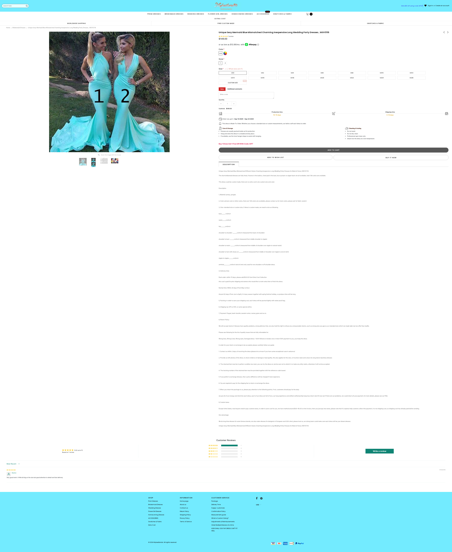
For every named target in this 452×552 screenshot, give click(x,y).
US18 (292, 78)
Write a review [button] (379, 451)
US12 (411, 73)
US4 (292, 73)
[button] (223, 36)
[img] (11, 470)
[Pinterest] (261, 498)
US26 (411, 78)
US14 (233, 78)
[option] (76, 23)
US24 (382, 78)
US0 (232, 73)
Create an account (442, 6)
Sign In (430, 6)
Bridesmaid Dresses (18, 27)
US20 (322, 78)
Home (8, 27)
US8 (351, 73)
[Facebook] (257, 498)
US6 (322, 73)
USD (257, 505)
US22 (352, 78)
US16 (262, 78)
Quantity (221, 100)
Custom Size (233, 83)
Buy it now (391, 158)
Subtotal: (222, 109)
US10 (381, 73)
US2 (262, 73)
